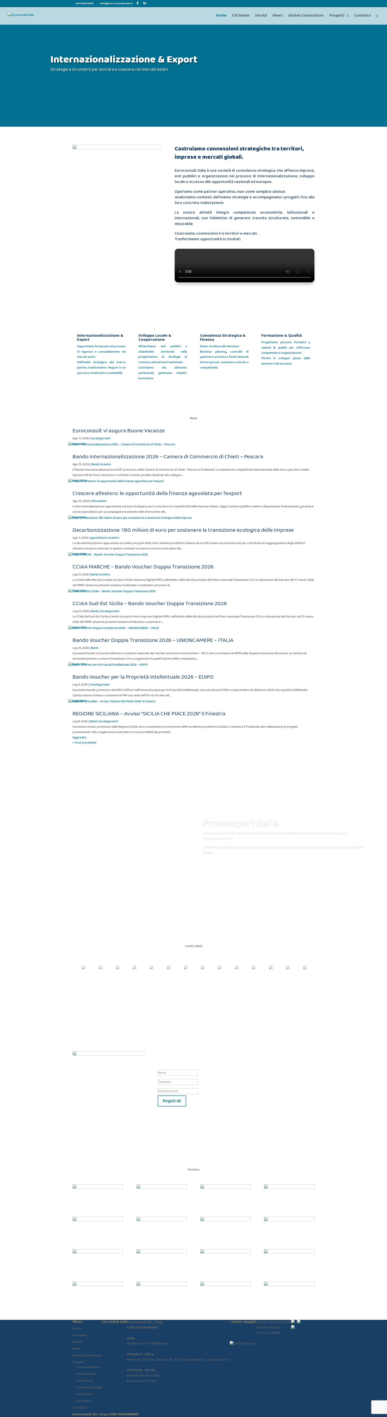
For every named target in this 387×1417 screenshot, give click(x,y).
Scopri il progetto (224, 865)
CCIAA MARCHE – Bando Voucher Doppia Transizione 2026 (143, 567)
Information (99, 501)
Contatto (362, 16)
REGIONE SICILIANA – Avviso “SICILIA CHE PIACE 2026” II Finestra (149, 713)
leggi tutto (79, 737)
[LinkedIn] (145, 3)
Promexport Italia (241, 823)
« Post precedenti (84, 742)
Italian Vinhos (86, 1374)
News (278, 16)
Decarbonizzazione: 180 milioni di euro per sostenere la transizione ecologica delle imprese (183, 530)
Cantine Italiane (88, 1367)
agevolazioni (98, 537)
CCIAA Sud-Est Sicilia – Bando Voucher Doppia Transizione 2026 (150, 603)
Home (221, 16)
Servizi (261, 16)
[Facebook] (138, 3)
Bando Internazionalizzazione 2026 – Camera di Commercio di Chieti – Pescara (168, 456)
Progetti (336, 16)
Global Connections (306, 16)
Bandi (95, 464)
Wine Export (85, 1394)
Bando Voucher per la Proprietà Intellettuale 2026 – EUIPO (143, 677)
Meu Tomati (85, 1380)
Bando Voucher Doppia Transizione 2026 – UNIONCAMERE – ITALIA (153, 640)
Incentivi (105, 464)
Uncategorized (100, 438)
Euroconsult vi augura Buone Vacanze (119, 430)
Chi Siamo (240, 16)
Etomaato (83, 1401)
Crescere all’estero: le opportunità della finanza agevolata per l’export (157, 493)
